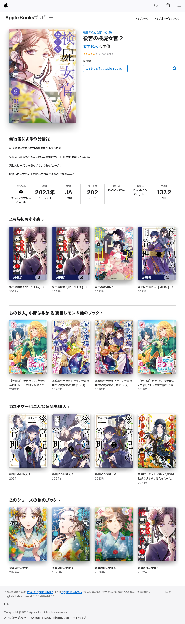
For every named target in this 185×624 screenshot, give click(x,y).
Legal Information (56, 617)
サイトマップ (79, 617)
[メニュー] (179, 6)
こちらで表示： (104, 68)
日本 (6, 604)
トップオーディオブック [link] (167, 18)
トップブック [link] (142, 18)
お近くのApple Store (40, 592)
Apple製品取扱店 (71, 592)
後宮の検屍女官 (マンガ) (97, 32)
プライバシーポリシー (15, 617)
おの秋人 (90, 46)
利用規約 (35, 617)
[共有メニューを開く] (174, 68)
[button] (156, 6)
